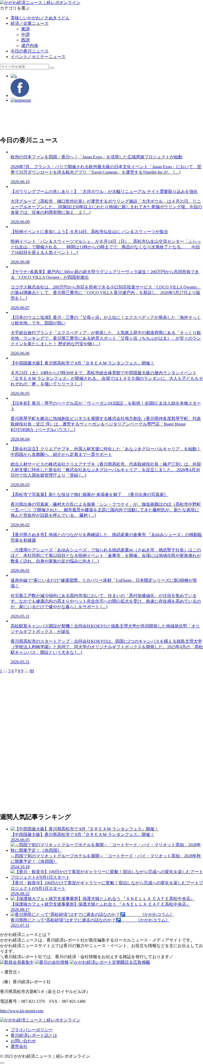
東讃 (25, 29)
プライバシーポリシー (32, 1030)
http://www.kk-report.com (21, 1011)
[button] (52, 68)
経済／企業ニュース (30, 23)
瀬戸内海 (29, 45)
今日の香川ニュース (30, 51)
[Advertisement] (101, 119)
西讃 (25, 40)
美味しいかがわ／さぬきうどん (40, 18)
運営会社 (19, 1046)
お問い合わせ (23, 1041)
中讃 (25, 34)
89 (32, 671)
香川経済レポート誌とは (34, 1035)
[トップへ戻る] (2, 1063)
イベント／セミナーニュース (38, 56)
